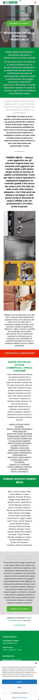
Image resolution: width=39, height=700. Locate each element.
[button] (36, 663)
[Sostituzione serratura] (20, 273)
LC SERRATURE (19, 625)
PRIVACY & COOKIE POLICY (20, 697)
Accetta (19, 682)
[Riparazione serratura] (20, 248)
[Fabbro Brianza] (20, 298)
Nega (19, 687)
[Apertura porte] (20, 223)
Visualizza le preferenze (19, 693)
